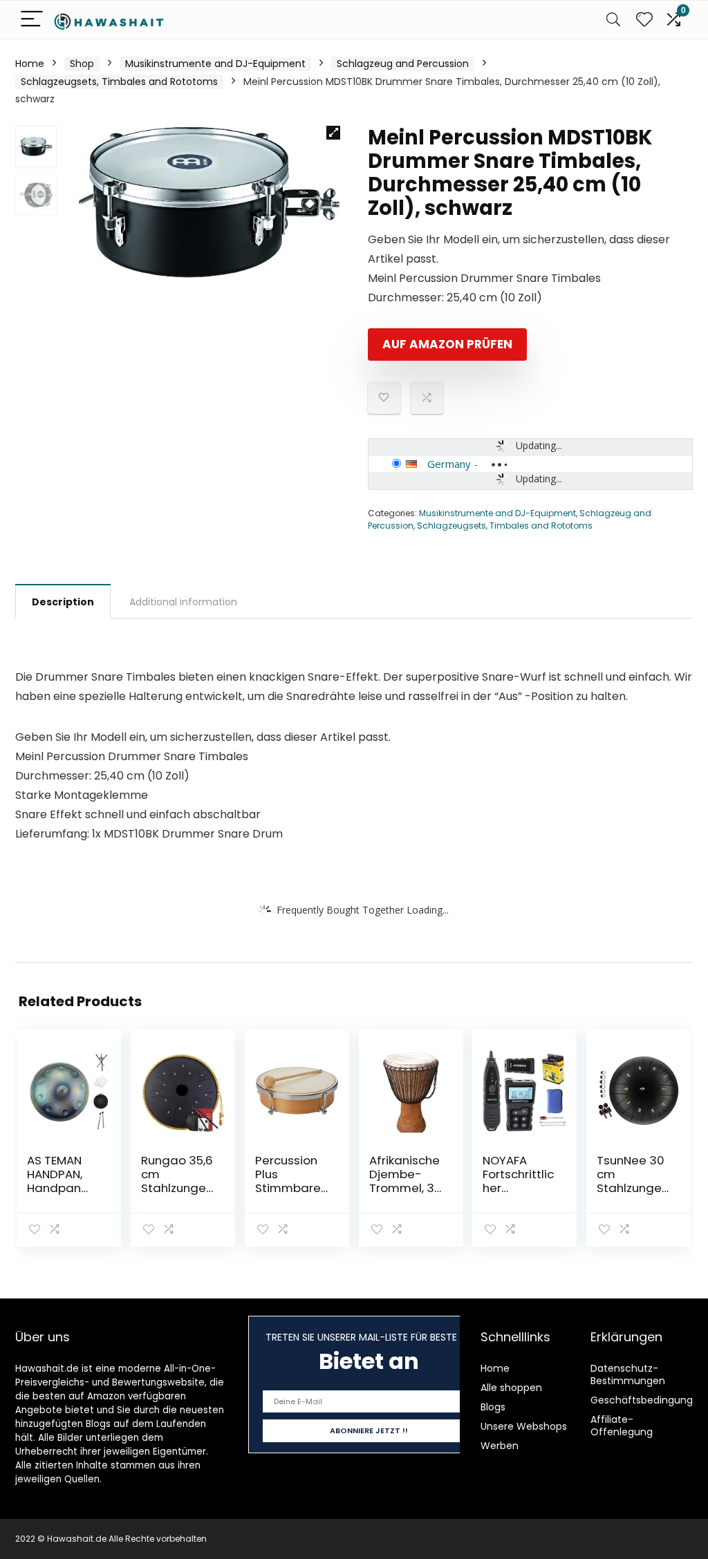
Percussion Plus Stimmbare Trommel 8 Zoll (288, 1188)
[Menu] (31, 19)
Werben (500, 1446)
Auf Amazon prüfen (447, 344)
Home (29, 63)
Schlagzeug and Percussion (403, 63)
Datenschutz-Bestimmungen (627, 1374)
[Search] (613, 19)
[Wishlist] (644, 19)
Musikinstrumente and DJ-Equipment (215, 63)
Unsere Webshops (524, 1426)
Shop (82, 63)
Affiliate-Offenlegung (621, 1425)
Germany (449, 464)
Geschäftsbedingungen (647, 1400)
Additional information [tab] (183, 602)
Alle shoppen (511, 1388)
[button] (333, 133)
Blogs (493, 1407)
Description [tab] (63, 602)
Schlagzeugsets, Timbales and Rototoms (119, 81)
